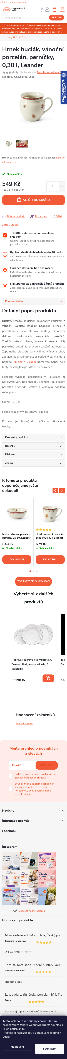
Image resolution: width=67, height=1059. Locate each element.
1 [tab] (30, 571)
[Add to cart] (48, 678)
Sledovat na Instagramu (31, 911)
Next (62, 490)
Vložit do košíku (36, 200)
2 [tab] (33, 571)
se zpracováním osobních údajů (35, 775)
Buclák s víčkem (25, 362)
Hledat (56, 17)
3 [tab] (37, 571)
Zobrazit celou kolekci (33, 581)
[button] (5, 648)
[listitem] (33, 648)
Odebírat (46, 765)
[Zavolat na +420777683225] (41, 9)
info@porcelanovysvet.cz (14, 2)
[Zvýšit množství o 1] (62, 184)
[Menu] (62, 9)
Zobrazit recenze (24, 723)
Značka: (10, 225)
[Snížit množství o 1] (62, 188)
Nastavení (17, 1047)
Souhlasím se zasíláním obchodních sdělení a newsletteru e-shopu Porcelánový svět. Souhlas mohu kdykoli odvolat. (34, 789)
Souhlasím (49, 1049)
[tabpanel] (17, 532)
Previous (55, 490)
